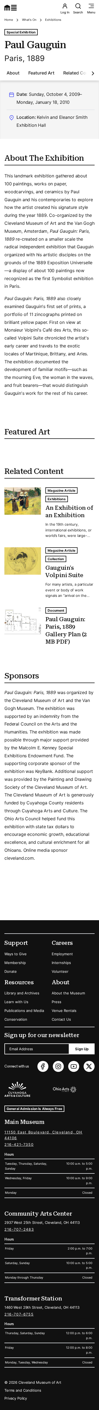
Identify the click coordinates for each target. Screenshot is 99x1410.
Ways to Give (15, 954)
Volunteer (60, 971)
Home (8, 20)
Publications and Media (24, 1010)
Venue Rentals (64, 1010)
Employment (62, 954)
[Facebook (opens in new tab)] (42, 1066)
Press (56, 1002)
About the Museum (68, 993)
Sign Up (82, 1049)
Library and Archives (21, 993)
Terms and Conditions (22, 1390)
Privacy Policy (15, 1398)
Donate (10, 971)
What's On (29, 20)
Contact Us (61, 1019)
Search (78, 12)
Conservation (15, 1019)
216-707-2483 (19, 1229)
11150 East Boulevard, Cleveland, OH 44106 (43, 1135)
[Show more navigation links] (93, 73)
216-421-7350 (19, 1144)
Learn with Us (16, 1002)
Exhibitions (53, 20)
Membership (15, 962)
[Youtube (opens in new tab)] (73, 1066)
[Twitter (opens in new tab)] (89, 1066)
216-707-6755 (19, 1314)
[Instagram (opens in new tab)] (58, 1066)
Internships (61, 962)
